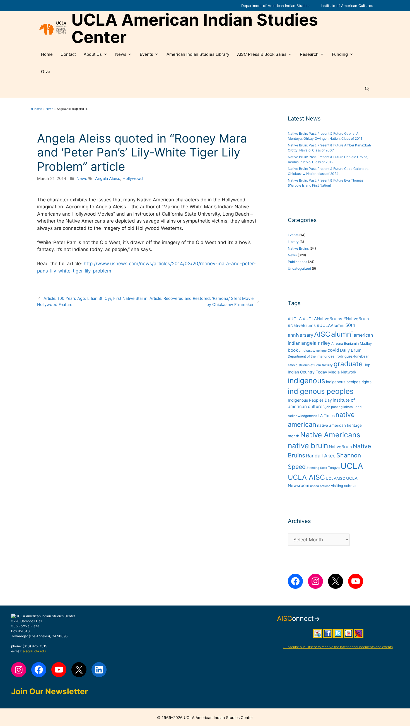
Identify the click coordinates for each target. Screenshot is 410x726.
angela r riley (316, 343)
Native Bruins (298, 248)
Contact (68, 54)
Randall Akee (321, 456)
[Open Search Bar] (367, 89)
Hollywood (132, 178)
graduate (348, 364)
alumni (342, 334)
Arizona (337, 344)
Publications (297, 262)
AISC (322, 334)
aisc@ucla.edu (34, 651)
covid (333, 350)
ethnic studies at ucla (304, 365)
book (293, 350)
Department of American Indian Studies (275, 5)
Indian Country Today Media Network (322, 372)
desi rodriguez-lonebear (348, 356)
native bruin (308, 445)
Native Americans (330, 434)
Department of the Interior (307, 356)
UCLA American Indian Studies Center (194, 28)
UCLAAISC (335, 478)
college (321, 351)
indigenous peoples (320, 391)
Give (45, 71)
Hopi (367, 365)
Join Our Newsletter (49, 691)
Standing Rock (317, 468)
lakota (348, 407)
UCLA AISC (306, 477)
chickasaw (307, 351)
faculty (327, 365)
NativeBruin (340, 446)
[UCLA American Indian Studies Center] (53, 28)
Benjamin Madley (358, 343)
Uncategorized (299, 268)
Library (293, 242)
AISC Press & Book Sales (261, 54)
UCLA (352, 466)
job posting (334, 407)
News (120, 54)
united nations (320, 486)
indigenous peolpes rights (349, 382)
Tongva (334, 468)
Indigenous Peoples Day (310, 400)
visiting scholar (344, 486)
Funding (340, 54)
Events (146, 54)
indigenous (306, 380)
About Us (93, 54)
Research (309, 54)
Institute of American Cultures (347, 5)
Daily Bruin (350, 350)
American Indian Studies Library (198, 54)
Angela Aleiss (107, 178)
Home (47, 54)
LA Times (326, 415)
